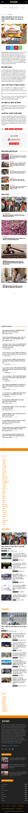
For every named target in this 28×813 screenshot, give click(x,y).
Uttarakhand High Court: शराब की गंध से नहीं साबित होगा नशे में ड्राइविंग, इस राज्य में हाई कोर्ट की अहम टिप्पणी (20, 672)
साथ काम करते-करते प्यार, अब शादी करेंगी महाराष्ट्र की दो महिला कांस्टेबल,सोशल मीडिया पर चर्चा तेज (18, 188)
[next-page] (4, 441)
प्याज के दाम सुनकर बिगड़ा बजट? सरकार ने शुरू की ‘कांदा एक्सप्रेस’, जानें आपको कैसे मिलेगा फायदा (18, 157)
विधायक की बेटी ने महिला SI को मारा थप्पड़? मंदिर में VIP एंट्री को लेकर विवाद (17, 180)
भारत (6, 14)
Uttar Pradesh (6, 213)
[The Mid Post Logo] (14, 2)
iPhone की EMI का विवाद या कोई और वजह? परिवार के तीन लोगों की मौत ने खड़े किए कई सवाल (13, 435)
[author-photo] (3, 333)
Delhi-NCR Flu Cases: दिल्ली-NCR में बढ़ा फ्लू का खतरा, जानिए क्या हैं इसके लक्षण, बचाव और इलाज (13, 286)
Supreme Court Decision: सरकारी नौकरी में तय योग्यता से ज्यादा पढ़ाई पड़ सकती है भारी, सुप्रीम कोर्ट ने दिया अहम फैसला (18, 165)
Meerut (14, 599)
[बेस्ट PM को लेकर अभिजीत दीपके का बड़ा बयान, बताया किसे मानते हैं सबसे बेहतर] (5, 172)
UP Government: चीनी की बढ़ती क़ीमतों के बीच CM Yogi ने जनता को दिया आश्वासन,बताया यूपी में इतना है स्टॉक (14, 378)
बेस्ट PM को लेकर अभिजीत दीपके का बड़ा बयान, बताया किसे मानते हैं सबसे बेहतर (18, 172)
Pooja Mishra (7, 355)
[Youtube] (18, 144)
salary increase (18, 129)
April (7, 129)
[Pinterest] (16, 48)
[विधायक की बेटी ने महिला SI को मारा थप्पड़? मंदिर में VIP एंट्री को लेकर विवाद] (5, 180)
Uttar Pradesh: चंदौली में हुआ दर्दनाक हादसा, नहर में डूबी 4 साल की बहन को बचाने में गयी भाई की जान (13, 361)
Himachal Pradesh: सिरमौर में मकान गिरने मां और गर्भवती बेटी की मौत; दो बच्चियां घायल (19, 654)
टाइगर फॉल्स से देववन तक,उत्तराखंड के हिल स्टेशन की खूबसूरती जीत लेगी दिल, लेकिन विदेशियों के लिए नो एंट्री (19, 663)
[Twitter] (12, 48)
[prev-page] (2, 441)
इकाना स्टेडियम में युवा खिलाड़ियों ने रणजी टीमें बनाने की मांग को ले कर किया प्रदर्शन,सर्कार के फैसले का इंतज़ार (13, 386)
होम (2, 14)
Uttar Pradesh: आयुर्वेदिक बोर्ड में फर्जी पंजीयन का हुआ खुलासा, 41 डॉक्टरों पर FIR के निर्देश (14, 393)
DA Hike (11, 129)
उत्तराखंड (5, 609)
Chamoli (14, 650)
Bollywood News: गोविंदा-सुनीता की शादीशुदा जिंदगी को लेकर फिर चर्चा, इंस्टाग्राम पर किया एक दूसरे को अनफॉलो (14, 369)
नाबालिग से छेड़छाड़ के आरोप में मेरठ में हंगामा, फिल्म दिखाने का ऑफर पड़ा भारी (14, 414)
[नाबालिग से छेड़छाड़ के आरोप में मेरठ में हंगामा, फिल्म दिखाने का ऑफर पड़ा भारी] (6, 598)
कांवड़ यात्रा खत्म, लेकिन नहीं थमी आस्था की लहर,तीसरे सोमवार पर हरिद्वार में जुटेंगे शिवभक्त (19, 636)
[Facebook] (8, 48)
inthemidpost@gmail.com (13, 745)
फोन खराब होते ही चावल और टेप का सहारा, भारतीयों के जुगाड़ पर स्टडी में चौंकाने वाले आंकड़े (13, 421)
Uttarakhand (4, 630)
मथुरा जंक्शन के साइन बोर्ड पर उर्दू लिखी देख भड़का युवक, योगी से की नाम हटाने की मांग (14, 215)
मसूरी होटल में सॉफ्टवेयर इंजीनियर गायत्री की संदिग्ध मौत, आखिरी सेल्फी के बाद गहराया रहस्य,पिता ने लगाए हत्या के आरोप (20, 681)
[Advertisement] (14, 308)
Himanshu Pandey (15, 140)
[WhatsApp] (20, 48)
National (10, 14)
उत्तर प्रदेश (5, 529)
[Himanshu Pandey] (9, 139)
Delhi (4, 284)
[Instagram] (13, 144)
